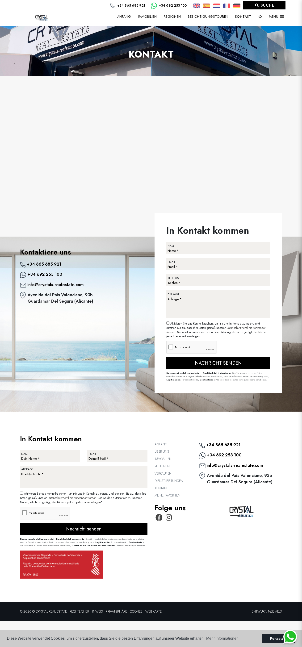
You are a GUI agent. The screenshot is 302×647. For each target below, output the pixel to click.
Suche (267, 5)
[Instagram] (168, 519)
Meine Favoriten (167, 495)
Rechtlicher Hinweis (86, 611)
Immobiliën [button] (147, 16)
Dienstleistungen (169, 480)
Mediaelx (275, 611)
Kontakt (243, 16)
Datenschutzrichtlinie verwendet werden (72, 498)
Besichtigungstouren (208, 16)
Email (171, 262)
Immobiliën (163, 458)
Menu (274, 16)
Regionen (172, 16)
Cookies (136, 611)
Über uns (162, 451)
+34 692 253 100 (172, 5)
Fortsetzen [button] (278, 638)
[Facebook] (159, 519)
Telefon (173, 278)
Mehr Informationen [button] (222, 638)
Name (172, 246)
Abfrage (174, 294)
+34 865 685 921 (131, 5)
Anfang (124, 16)
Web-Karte (153, 611)
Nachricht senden (218, 363)
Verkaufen (163, 473)
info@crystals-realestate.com (55, 285)
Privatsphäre (116, 611)
